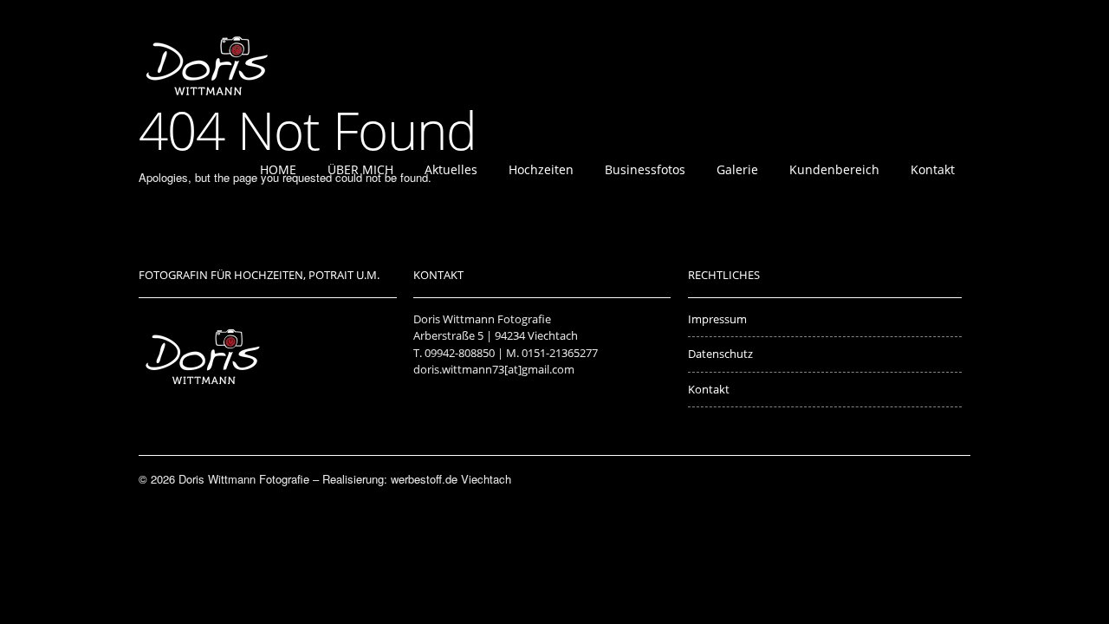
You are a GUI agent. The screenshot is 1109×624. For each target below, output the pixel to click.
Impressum (717, 319)
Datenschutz (720, 353)
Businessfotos (645, 169)
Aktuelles (451, 169)
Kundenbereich (834, 169)
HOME (278, 169)
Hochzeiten (541, 169)
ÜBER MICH (360, 169)
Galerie (737, 169)
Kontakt (933, 169)
